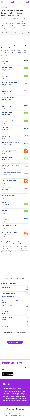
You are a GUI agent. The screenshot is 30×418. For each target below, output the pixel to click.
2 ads (2, 336)
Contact (6, 415)
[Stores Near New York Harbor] (15, 288)
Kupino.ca (10, 409)
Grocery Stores (6, 33)
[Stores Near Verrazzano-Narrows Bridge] (15, 295)
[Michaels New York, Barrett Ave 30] (15, 189)
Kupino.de (16, 409)
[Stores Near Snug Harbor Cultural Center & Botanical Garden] (15, 303)
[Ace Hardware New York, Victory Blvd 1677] (15, 137)
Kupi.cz (13, 409)
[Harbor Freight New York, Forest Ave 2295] (15, 227)
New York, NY (8, 6)
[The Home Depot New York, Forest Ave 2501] (15, 234)
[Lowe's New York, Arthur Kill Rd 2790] (15, 129)
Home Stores (15, 33)
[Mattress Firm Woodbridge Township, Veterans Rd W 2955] (15, 174)
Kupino (2, 6)
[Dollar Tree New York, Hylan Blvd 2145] (15, 76)
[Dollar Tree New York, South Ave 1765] (15, 159)
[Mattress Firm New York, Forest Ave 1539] (15, 197)
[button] (15, 342)
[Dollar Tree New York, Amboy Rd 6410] (15, 121)
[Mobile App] (7, 374)
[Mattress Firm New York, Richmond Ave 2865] (15, 99)
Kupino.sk (23, 409)
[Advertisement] (15, 40)
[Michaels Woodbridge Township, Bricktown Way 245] (15, 167)
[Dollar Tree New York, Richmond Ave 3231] (15, 69)
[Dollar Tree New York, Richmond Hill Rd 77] (15, 114)
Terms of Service (13, 415)
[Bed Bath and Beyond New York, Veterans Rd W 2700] (15, 144)
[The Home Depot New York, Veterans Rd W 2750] (15, 152)
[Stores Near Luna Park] (15, 311)
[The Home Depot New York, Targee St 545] (15, 182)
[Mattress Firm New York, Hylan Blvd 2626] (15, 61)
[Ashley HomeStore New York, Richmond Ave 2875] (15, 84)
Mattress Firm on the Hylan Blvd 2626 (14, 52)
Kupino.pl (20, 409)
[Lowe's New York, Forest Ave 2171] (15, 219)
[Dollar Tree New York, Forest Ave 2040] (15, 204)
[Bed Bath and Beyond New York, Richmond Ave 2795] (15, 106)
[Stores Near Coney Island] (15, 325)
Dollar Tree (6, 25)
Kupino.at (7, 409)
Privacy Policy (22, 415)
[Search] (27, 2)
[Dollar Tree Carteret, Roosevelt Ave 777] (15, 212)
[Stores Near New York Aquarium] (15, 319)
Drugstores (23, 33)
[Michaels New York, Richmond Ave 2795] (15, 91)
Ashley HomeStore (15, 25)
